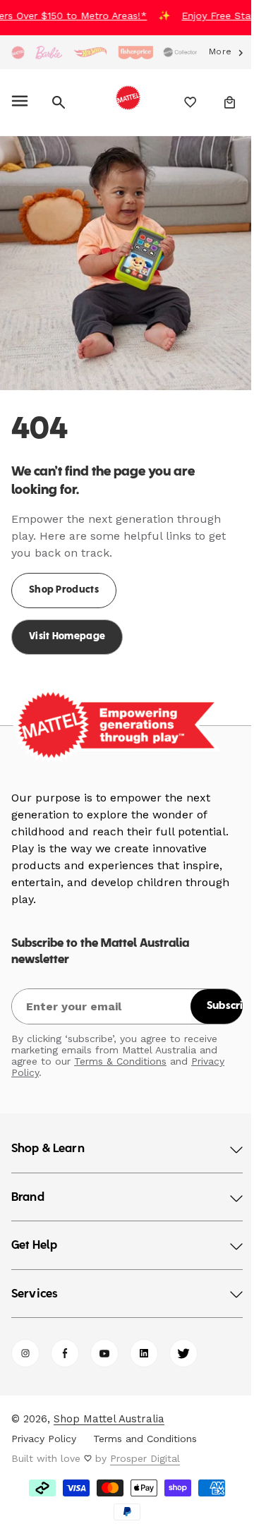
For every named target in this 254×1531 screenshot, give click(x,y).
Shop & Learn (48, 1138)
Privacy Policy (43, 1428)
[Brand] (18, 52)
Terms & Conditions (120, 1050)
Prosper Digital (145, 1447)
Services (34, 1284)
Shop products (64, 579)
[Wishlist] (180, 102)
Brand (27, 1187)
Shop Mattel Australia (109, 1408)
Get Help (34, 1235)
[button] (22, 102)
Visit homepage (67, 626)
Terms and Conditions (145, 1428)
